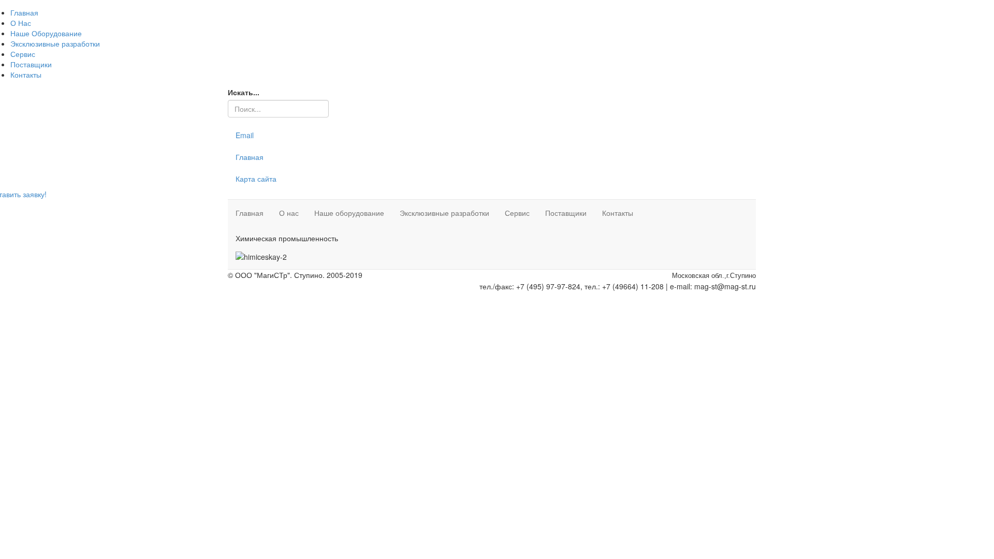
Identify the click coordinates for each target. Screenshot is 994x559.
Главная (24, 12)
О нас (289, 213)
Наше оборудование (349, 213)
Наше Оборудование (46, 33)
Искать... (243, 92)
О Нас (20, 23)
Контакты (25, 74)
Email (245, 135)
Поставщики (31, 64)
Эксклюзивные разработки (55, 43)
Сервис (22, 54)
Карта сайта (256, 178)
